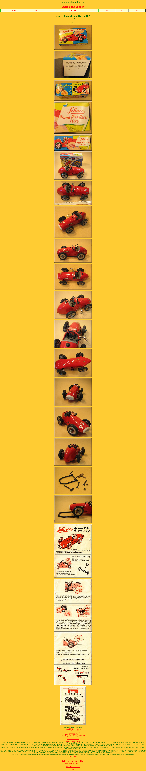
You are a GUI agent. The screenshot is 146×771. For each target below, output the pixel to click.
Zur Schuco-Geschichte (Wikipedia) (73, 741)
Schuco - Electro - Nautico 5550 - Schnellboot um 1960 (73, 735)
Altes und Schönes (73, 6)
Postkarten (14, 10)
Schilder (36, 10)
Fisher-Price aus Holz (73, 761)
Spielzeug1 (72, 10)
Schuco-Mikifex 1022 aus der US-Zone (73, 734)
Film (122, 10)
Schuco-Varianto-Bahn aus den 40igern (73, 729)
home (73, 769)
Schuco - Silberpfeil (73, 733)
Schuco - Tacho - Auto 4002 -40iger (73, 731)
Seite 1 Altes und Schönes (73, 767)
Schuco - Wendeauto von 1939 (73, 730)
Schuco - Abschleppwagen (73, 728)
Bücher (137, 10)
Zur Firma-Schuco (73, 756)
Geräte (107, 10)
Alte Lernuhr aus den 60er (73, 763)
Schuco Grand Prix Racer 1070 (73, 739)
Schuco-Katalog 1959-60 (73, 737)
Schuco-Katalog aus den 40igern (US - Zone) (73, 736)
